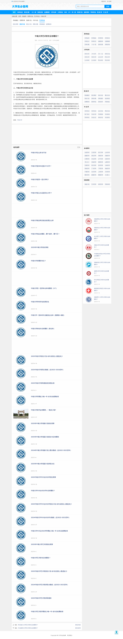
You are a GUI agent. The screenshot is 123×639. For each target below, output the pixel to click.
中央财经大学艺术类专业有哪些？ (28, 628)
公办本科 (87, 60)
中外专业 (35, 20)
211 (69, 12)
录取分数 (35, 24)
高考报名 (93, 38)
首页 (14, 12)
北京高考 (93, 171)
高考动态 (20, 12)
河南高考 (93, 162)
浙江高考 (100, 152)
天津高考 (107, 171)
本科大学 (87, 57)
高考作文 (93, 41)
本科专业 (38, 92)
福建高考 (87, 155)
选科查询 (86, 12)
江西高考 (87, 159)
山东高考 (107, 152)
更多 (78, 147)
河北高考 (93, 159)
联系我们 (69, 635)
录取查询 (107, 44)
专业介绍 (30, 88)
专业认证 (93, 117)
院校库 (24, 16)
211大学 (94, 53)
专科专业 (93, 111)
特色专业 (100, 117)
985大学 (87, 53)
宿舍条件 (100, 101)
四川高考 (93, 165)
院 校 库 (99, 12)
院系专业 (30, 16)
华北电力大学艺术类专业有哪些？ (28, 625)
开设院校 (100, 114)
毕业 (14, 108)
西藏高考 (100, 175)
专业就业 (107, 114)
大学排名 (60, 12)
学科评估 (93, 12)
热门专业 (87, 114)
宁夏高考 (87, 171)
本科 (31, 104)
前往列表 (78, 625)
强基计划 (29, 20)
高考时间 (100, 38)
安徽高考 (107, 155)
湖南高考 (100, 155)
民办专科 (107, 60)
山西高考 (107, 162)
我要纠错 (103, 1)
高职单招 (107, 184)
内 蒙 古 (107, 175)
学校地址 (107, 101)
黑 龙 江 (87, 162)
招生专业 (22, 24)
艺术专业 (37, 16)
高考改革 (87, 38)
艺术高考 (93, 184)
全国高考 (87, 152)
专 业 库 (105, 12)
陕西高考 (100, 162)
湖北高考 (93, 155)
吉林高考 (107, 159)
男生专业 (107, 111)
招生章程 (93, 95)
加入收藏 (109, 1)
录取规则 (42, 24)
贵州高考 (100, 165)
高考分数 (26, 12)
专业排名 (107, 117)
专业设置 (16, 74)
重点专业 (107, 95)
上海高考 (100, 171)
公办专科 (93, 60)
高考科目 (107, 38)
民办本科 (100, 60)
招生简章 (15, 24)
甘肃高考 (87, 165)
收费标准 (48, 24)
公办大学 (100, 57)
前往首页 (78, 628)
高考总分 (87, 41)
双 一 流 (100, 53)
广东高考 (93, 168)
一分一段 (33, 12)
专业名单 (61, 72)
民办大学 (107, 57)
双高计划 (80, 12)
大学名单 (53, 12)
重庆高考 (87, 175)
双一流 (74, 12)
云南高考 (107, 165)
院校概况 (87, 95)
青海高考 (87, 168)
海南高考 (107, 168)
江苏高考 (93, 152)
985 (65, 12)
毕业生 (53, 97)
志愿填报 (47, 12)
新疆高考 (93, 175)
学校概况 (15, 20)
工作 (45, 99)
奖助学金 (93, 101)
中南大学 (43, 16)
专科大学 (93, 57)
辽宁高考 (100, 159)
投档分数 (40, 12)
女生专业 (100, 111)
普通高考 (22, 20)
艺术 (20, 72)
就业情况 (107, 98)
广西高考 (100, 168)
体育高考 (100, 184)
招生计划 (29, 24)
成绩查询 (100, 41)
